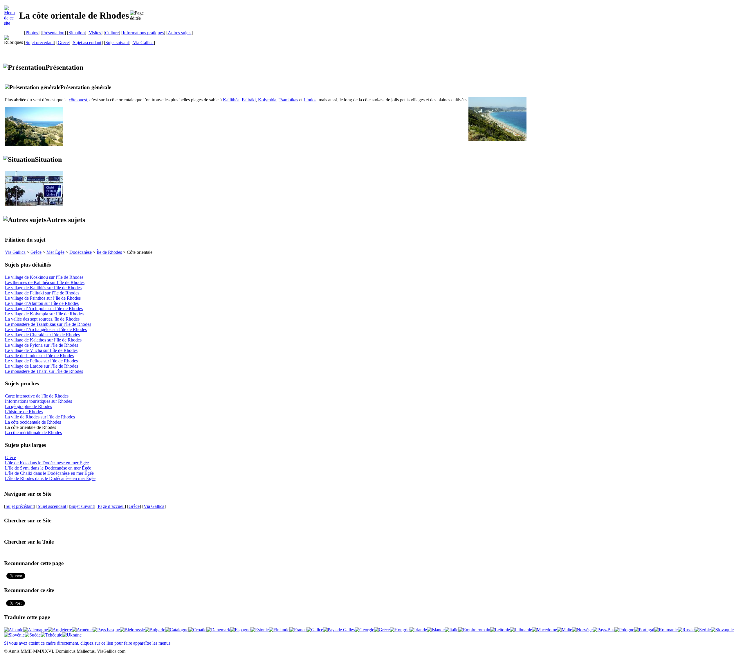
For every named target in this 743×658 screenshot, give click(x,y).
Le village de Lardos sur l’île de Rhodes (41, 366)
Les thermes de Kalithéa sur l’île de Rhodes (44, 282)
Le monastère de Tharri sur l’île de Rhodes (44, 371)
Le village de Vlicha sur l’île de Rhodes (41, 350)
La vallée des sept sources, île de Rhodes (42, 319)
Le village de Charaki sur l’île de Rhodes (42, 334)
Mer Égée (55, 252)
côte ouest (78, 99)
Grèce (63, 42)
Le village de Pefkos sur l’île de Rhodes (41, 360)
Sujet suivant (117, 42)
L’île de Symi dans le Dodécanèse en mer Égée (48, 467)
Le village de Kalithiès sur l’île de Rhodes (43, 287)
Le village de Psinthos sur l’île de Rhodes (43, 298)
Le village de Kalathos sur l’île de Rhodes (43, 339)
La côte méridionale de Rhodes (33, 432)
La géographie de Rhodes (28, 406)
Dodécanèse (80, 252)
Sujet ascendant (87, 42)
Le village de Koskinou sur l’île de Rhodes (44, 277)
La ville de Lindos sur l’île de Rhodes (39, 355)
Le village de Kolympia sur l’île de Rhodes (44, 313)
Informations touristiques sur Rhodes (38, 401)
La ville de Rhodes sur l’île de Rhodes (40, 416)
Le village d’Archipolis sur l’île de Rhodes (44, 308)
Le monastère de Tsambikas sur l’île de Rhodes (48, 324)
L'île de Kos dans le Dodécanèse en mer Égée (47, 462)
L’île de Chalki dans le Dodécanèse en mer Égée (49, 473)
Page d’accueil (111, 506)
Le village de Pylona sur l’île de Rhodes (41, 345)
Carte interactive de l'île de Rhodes (36, 395)
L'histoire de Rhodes (24, 411)
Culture (112, 32)
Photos (32, 32)
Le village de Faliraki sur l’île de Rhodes (42, 292)
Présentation (53, 32)
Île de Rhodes (109, 252)
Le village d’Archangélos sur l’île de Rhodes (46, 329)
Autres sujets (179, 32)
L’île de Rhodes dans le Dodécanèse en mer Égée (50, 478)
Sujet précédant (40, 42)
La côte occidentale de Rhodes (33, 422)
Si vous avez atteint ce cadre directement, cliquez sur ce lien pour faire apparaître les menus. (88, 643)
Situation (76, 32)
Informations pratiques (143, 32)
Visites (95, 32)
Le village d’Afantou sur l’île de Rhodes (42, 303)
